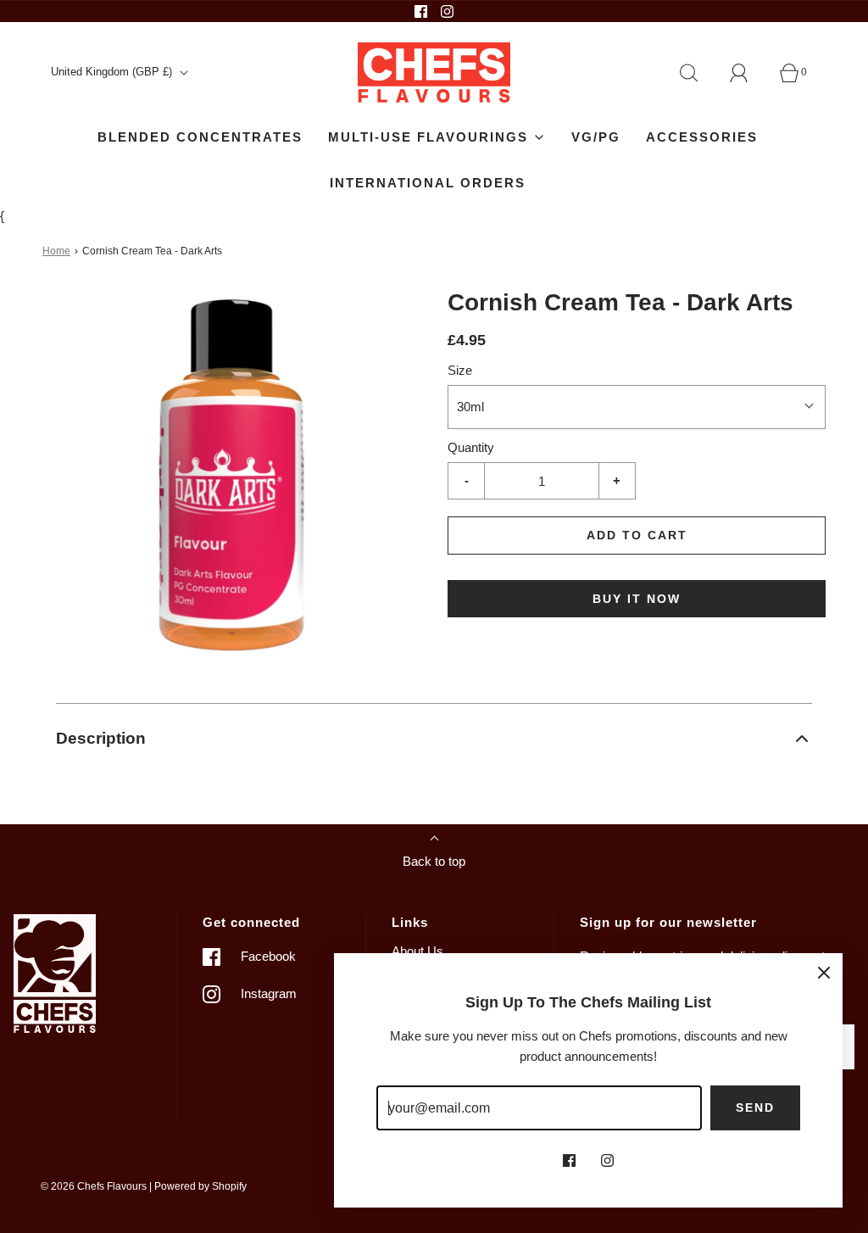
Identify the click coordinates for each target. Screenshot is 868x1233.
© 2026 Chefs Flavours (94, 1186)
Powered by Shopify (200, 1186)
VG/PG (595, 137)
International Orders (428, 183)
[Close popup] (824, 971)
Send (755, 1107)
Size (460, 370)
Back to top (434, 861)
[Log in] (748, 73)
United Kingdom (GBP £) (113, 71)
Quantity (471, 447)
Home (56, 251)
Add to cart (637, 535)
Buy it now (637, 598)
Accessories (702, 137)
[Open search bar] (698, 73)
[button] (434, 739)
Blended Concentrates (200, 137)
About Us (417, 951)
